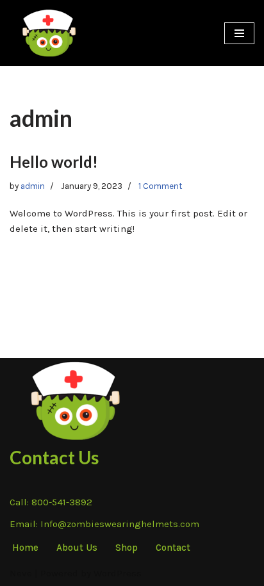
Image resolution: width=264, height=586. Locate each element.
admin (33, 186)
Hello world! (54, 161)
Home (25, 547)
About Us (76, 547)
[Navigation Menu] (239, 33)
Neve (21, 573)
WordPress (118, 573)
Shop (126, 547)
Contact (173, 547)
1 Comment (160, 186)
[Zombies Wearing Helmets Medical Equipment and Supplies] (48, 33)
